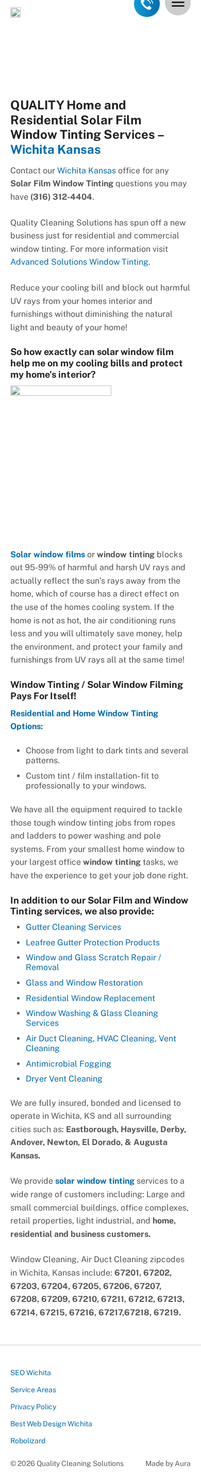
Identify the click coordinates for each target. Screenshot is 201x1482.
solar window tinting (95, 1181)
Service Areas (33, 1390)
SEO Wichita (30, 1372)
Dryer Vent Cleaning (64, 1079)
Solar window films (47, 554)
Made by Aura (168, 1463)
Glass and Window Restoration (84, 983)
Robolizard (27, 1441)
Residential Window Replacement (90, 998)
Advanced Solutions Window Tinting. (80, 262)
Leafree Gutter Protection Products (93, 942)
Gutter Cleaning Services (73, 927)
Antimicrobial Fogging (68, 1064)
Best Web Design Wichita (51, 1424)
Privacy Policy (33, 1407)
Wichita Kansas (55, 149)
